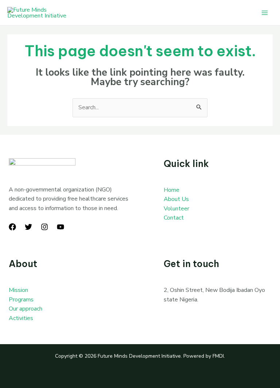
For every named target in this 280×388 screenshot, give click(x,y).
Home (171, 190)
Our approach (25, 309)
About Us (176, 199)
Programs (21, 300)
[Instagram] (44, 227)
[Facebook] (12, 227)
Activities (21, 318)
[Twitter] (28, 227)
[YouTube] (60, 227)
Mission (18, 290)
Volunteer (176, 209)
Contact (174, 218)
